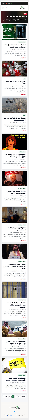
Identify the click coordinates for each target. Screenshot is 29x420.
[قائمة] (3, 7)
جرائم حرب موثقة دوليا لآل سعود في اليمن (14, 82)
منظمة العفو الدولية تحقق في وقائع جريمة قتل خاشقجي (16, 192)
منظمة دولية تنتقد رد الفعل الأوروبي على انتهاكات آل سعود (16, 379)
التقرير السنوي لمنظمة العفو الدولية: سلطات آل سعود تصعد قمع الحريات (15, 266)
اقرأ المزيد (23, 57)
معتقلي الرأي (22, 152)
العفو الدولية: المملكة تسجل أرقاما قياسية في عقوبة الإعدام (15, 46)
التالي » (5, 396)
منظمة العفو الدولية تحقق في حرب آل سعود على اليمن (15, 119)
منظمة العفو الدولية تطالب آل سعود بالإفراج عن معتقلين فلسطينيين (16, 305)
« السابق (23, 396)
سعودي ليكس (10, 415)
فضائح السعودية (21, 42)
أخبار (24, 78)
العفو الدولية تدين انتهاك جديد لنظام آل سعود (16, 228)
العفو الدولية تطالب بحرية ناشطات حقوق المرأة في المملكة (15, 155)
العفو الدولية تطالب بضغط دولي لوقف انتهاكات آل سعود (16, 342)
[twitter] (14, 411)
